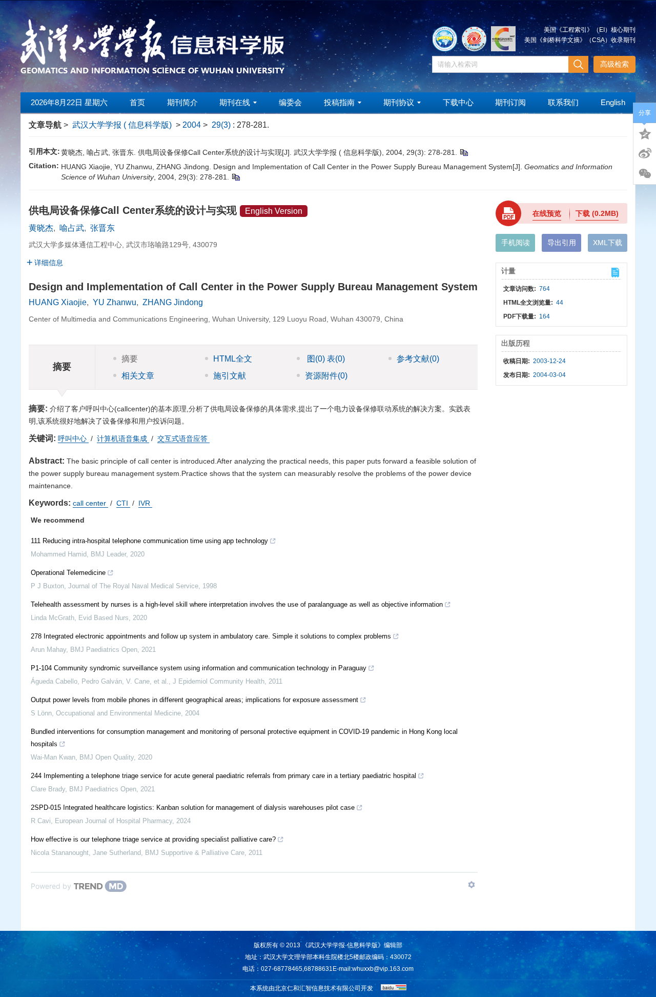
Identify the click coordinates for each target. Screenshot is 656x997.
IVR (145, 503)
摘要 (129, 358)
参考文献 (418, 358)
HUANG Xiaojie (58, 302)
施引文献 (229, 375)
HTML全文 (232, 358)
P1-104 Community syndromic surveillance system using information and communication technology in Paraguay (198, 668)
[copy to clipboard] (235, 177)
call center (90, 503)
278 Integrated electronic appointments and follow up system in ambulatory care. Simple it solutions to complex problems (211, 636)
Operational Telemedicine (68, 572)
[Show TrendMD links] (471, 885)
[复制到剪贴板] (463, 152)
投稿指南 (339, 102)
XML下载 (607, 242)
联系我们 (563, 102)
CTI (123, 503)
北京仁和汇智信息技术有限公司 (318, 988)
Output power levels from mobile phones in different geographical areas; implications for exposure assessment (194, 700)
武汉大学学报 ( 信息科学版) (122, 125)
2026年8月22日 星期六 (69, 102)
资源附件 (326, 375)
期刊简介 (182, 102)
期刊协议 (398, 102)
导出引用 (561, 242)
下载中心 (458, 102)
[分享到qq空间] (644, 133)
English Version (273, 211)
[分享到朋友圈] (644, 174)
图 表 (325, 358)
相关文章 (137, 375)
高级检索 (614, 64)
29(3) (222, 125)
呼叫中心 (73, 438)
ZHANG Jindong (172, 302)
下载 (597, 213)
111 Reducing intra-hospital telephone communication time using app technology (149, 541)
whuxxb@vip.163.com (383, 968)
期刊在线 (234, 102)
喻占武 (71, 228)
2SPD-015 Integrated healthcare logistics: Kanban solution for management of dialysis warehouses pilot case (193, 807)
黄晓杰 (41, 228)
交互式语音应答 (183, 438)
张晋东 (102, 228)
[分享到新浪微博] (644, 153)
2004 (191, 125)
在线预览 (546, 213)
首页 (137, 102)
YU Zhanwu (114, 302)
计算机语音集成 (123, 438)
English (613, 102)
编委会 (290, 102)
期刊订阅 (510, 102)
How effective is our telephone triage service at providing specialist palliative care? (153, 839)
